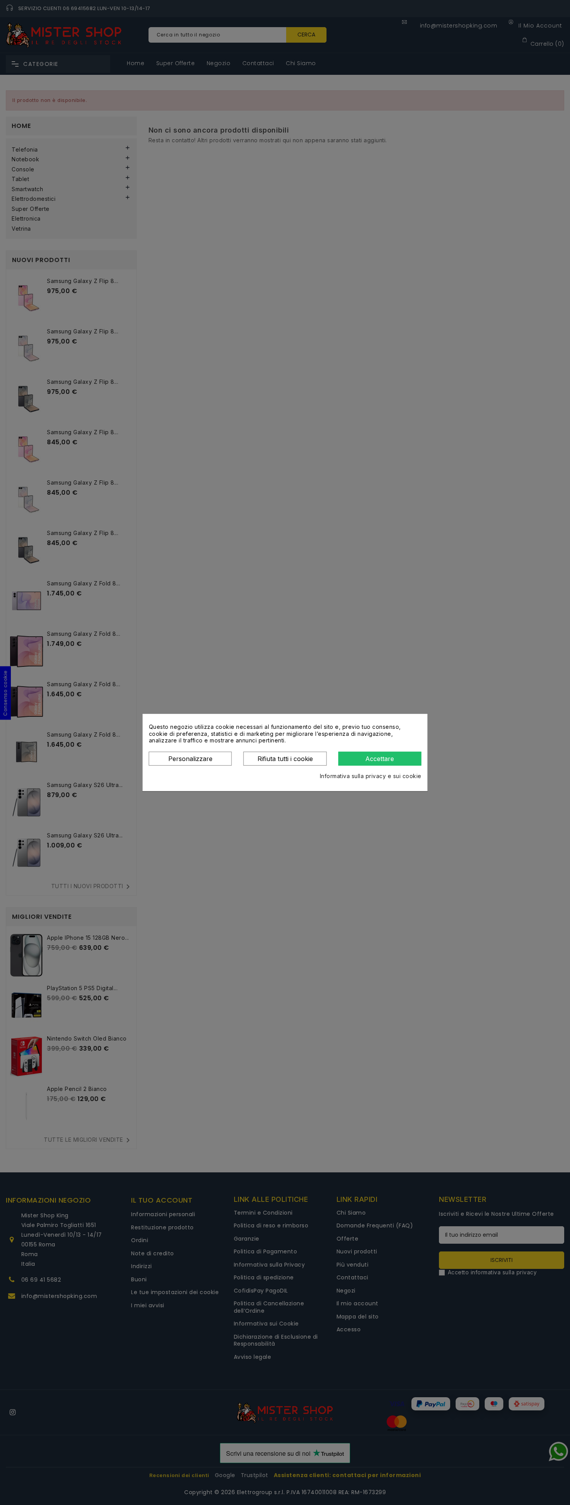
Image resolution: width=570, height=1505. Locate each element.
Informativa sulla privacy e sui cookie (370, 776)
